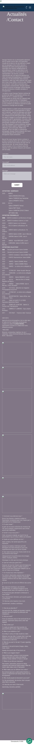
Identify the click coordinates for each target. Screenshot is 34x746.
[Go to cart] (27, 7)
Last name (5, 153)
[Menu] (30, 7)
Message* (5, 170)
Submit (17, 185)
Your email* (5, 162)
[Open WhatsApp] (29, 741)
